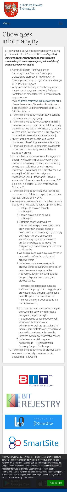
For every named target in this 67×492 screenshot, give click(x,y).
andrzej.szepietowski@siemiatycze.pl (38, 101)
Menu (6, 23)
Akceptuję (56, 482)
